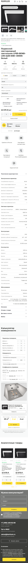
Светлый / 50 (21, 370)
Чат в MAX (5, 529)
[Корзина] (22, 2)
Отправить (14, 509)
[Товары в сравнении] (17, 2)
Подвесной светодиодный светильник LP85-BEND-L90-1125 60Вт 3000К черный (21, 468)
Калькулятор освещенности (11, 7)
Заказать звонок (15, 541)
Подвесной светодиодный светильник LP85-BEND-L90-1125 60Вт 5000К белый (7, 468)
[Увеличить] (11, 114)
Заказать (15, 424)
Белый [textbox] (3, 81)
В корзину (20, 114)
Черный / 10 (21, 379)
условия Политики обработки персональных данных (11, 515)
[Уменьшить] (2, 114)
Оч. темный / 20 (14, 379)
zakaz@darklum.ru (8, 534)
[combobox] (14, 81)
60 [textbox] (2, 87)
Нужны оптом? (14, 118)
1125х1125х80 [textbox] (5, 93)
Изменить (14, 411)
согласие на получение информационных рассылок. (11, 516)
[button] (25, 29)
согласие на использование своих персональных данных (12, 513)
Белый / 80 (5, 370)
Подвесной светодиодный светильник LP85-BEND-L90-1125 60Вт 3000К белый (15, 405)
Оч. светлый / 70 (13, 370)
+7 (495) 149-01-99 (8, 523)
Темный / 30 (6, 372)
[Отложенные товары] (20, 2)
